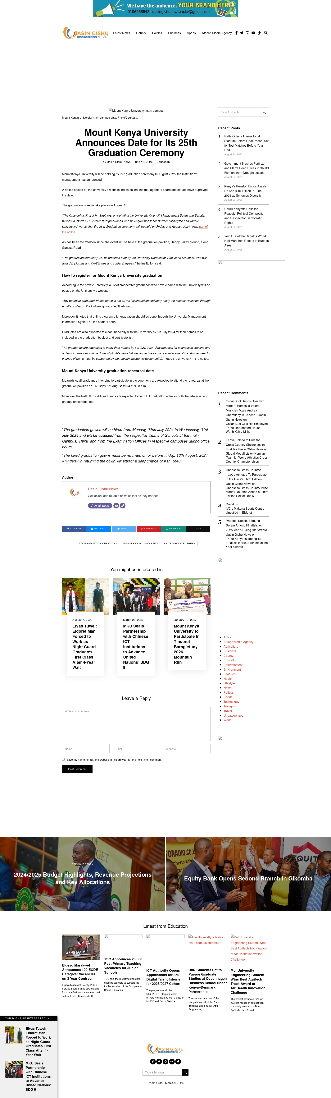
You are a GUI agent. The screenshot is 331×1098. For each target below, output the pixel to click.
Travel (228, 711)
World (228, 720)
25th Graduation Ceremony (97, 543)
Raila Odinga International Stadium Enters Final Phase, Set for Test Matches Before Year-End (246, 143)
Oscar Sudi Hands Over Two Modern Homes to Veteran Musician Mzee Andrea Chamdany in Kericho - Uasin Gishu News (246, 410)
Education (163, 162)
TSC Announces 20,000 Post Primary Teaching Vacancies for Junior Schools (123, 966)
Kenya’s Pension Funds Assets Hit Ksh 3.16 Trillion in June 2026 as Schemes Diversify (245, 191)
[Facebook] (236, 33)
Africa (227, 637)
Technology (231, 701)
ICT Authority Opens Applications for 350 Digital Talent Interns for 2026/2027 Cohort (163, 977)
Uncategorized (233, 715)
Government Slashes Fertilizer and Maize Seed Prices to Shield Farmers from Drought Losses (246, 168)
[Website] (122, 505)
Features (230, 674)
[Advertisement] (165, 71)
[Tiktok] (259, 33)
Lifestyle (229, 683)
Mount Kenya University (140, 543)
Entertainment (233, 665)
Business (174, 33)
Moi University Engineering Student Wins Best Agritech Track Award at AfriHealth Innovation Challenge (248, 981)
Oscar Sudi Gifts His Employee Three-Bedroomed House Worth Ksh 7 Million (247, 428)
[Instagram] (247, 33)
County (141, 33)
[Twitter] (241, 33)
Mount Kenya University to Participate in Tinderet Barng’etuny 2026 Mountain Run (187, 644)
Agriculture (231, 646)
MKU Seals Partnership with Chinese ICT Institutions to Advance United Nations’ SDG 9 (136, 646)
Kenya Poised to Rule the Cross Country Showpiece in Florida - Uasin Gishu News (245, 444)
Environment (232, 669)
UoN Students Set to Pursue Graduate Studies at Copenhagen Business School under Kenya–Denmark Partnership (207, 980)
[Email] (116, 505)
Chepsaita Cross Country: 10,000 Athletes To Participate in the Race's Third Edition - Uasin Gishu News (246, 477)
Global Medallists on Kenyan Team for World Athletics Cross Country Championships (247, 457)
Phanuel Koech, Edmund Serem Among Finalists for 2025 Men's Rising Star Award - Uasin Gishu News (247, 527)
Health (228, 678)
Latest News (121, 33)
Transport (230, 706)
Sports (191, 33)
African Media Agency (217, 33)
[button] (264, 112)
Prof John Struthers (180, 543)
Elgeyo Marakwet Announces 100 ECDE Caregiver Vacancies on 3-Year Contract (80, 972)
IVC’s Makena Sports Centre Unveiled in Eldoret (245, 511)
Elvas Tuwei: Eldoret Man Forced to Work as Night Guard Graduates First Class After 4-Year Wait (84, 646)
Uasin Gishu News (119, 162)
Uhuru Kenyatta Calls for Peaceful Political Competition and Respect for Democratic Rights (244, 216)
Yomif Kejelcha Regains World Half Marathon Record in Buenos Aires (246, 240)
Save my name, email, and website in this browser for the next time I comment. (114, 759)
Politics (157, 33)
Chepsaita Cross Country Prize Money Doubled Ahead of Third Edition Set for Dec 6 (247, 492)
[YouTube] (253, 33)
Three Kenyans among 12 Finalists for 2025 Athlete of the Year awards (247, 543)
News (227, 688)
